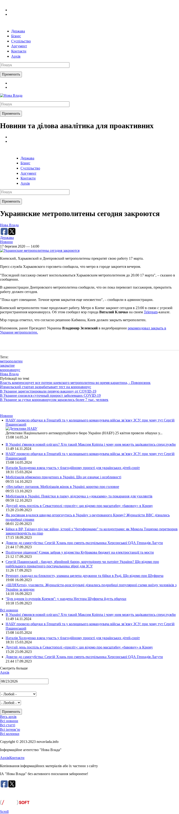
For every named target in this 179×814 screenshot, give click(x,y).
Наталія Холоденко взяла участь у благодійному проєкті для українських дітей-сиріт (73, 468)
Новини (6, 242)
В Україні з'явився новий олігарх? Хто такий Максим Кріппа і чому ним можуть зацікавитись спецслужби (91, 444)
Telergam (151, 312)
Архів (16, 56)
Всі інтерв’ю (10, 729)
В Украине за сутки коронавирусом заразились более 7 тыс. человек (54, 400)
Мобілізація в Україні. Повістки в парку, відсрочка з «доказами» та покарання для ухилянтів (79, 496)
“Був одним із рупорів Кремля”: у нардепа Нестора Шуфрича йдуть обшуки (66, 599)
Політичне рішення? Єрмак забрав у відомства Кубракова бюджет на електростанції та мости (80, 552)
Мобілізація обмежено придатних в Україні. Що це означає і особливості (63, 477)
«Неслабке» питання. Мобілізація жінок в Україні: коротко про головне (62, 487)
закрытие (7, 365)
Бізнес (16, 36)
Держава (18, 31)
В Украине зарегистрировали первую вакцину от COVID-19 (48, 391)
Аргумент (19, 46)
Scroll (4, 812)
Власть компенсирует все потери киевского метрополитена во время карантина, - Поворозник (75, 383)
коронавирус (10, 370)
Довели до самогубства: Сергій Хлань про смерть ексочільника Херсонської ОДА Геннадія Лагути (84, 543)
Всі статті (7, 725)
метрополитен (11, 361)
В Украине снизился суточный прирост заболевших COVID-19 (50, 395)
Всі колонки (9, 734)
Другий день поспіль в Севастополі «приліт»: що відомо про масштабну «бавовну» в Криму (79, 506)
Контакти (18, 51)
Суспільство (21, 41)
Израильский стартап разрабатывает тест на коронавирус (45, 387)
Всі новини (9, 610)
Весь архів (8, 717)
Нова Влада (9, 225)
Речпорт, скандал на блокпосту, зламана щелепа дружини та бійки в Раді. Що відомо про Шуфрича (84, 576)
